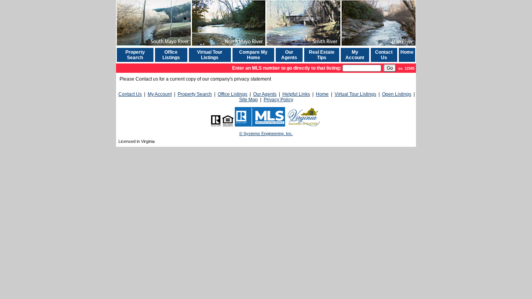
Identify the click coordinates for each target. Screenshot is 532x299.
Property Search (135, 54)
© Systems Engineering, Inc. (266, 133)
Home (407, 52)
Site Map (248, 99)
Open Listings (396, 94)
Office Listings (171, 54)
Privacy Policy (278, 99)
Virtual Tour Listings (209, 54)
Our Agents (289, 54)
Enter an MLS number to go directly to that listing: (286, 68)
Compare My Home (253, 54)
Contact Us (384, 54)
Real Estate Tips (322, 54)
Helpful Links (296, 94)
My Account (354, 54)
